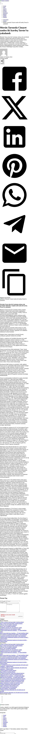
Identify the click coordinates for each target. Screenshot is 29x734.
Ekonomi (5, 13)
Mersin (4, 14)
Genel (4, 6)
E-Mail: (2, 602)
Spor (4, 7)
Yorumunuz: (3, 611)
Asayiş (4, 8)
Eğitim (4, 15)
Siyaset (5, 11)
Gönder (2, 619)
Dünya (4, 10)
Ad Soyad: (2, 601)
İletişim (5, 17)
